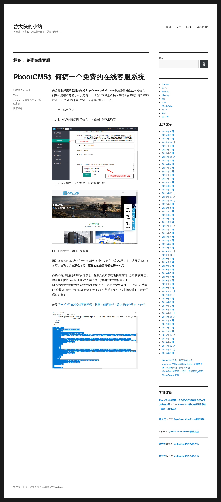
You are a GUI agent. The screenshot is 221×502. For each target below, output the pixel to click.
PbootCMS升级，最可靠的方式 (177, 360)
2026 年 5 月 (168, 135)
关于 (178, 27)
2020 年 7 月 (168, 265)
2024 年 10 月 (168, 156)
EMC (164, 87)
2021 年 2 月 (168, 244)
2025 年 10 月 (168, 142)
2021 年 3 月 (168, 240)
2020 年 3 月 (168, 280)
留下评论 (17, 108)
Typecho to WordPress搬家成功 (189, 419)
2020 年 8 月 (168, 262)
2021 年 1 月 (168, 247)
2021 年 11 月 (168, 225)
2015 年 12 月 (168, 345)
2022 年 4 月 (168, 214)
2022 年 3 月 (168, 218)
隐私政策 (202, 27)
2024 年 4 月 (168, 164)
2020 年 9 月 (168, 258)
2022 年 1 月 (168, 222)
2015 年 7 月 (168, 353)
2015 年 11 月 (168, 349)
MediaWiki (167, 105)
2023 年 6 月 (168, 182)
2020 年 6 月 (168, 269)
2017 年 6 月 (168, 331)
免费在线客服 (29, 99)
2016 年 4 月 (168, 342)
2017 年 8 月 (168, 323)
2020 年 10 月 (168, 254)
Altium (165, 84)
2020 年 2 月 (168, 284)
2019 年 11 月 (168, 294)
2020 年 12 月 (168, 251)
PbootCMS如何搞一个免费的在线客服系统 (79, 76)
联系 (189, 27)
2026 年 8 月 (168, 131)
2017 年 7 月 (168, 327)
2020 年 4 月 (168, 276)
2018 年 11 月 (168, 313)
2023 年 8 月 (168, 175)
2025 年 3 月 (168, 153)
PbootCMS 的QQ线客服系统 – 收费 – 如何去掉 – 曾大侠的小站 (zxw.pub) (101, 304)
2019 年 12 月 (168, 291)
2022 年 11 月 (168, 196)
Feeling (165, 91)
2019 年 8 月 (168, 302)
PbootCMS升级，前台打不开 (176, 367)
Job (163, 98)
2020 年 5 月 (168, 273)
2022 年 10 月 (168, 200)
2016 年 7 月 (168, 338)
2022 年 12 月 (168, 193)
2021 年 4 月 (168, 236)
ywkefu (16, 99)
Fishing (165, 95)
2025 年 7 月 (168, 149)
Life (164, 102)
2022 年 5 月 (168, 211)
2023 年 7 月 (168, 178)
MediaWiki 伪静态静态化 (186, 443)
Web (15, 95)
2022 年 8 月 (168, 207)
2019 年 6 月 (168, 309)
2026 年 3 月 (168, 138)
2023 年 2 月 (168, 189)
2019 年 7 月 (168, 305)
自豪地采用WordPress (52, 486)
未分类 (165, 116)
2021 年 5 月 (168, 233)
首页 (168, 27)
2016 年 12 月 (168, 334)
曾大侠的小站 (27, 26)
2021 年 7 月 (168, 229)
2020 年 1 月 (168, 287)
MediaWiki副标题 (170, 374)
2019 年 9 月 (168, 298)
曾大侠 (162, 419)
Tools (164, 109)
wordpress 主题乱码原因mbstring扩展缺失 (182, 363)
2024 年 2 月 (168, 171)
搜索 (161, 58)
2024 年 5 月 (168, 160)
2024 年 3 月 (168, 167)
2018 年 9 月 (168, 320)
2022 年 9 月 (168, 204)
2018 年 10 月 (168, 316)
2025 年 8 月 (168, 145)
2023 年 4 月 (168, 185)
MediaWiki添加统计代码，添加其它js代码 (182, 371)
